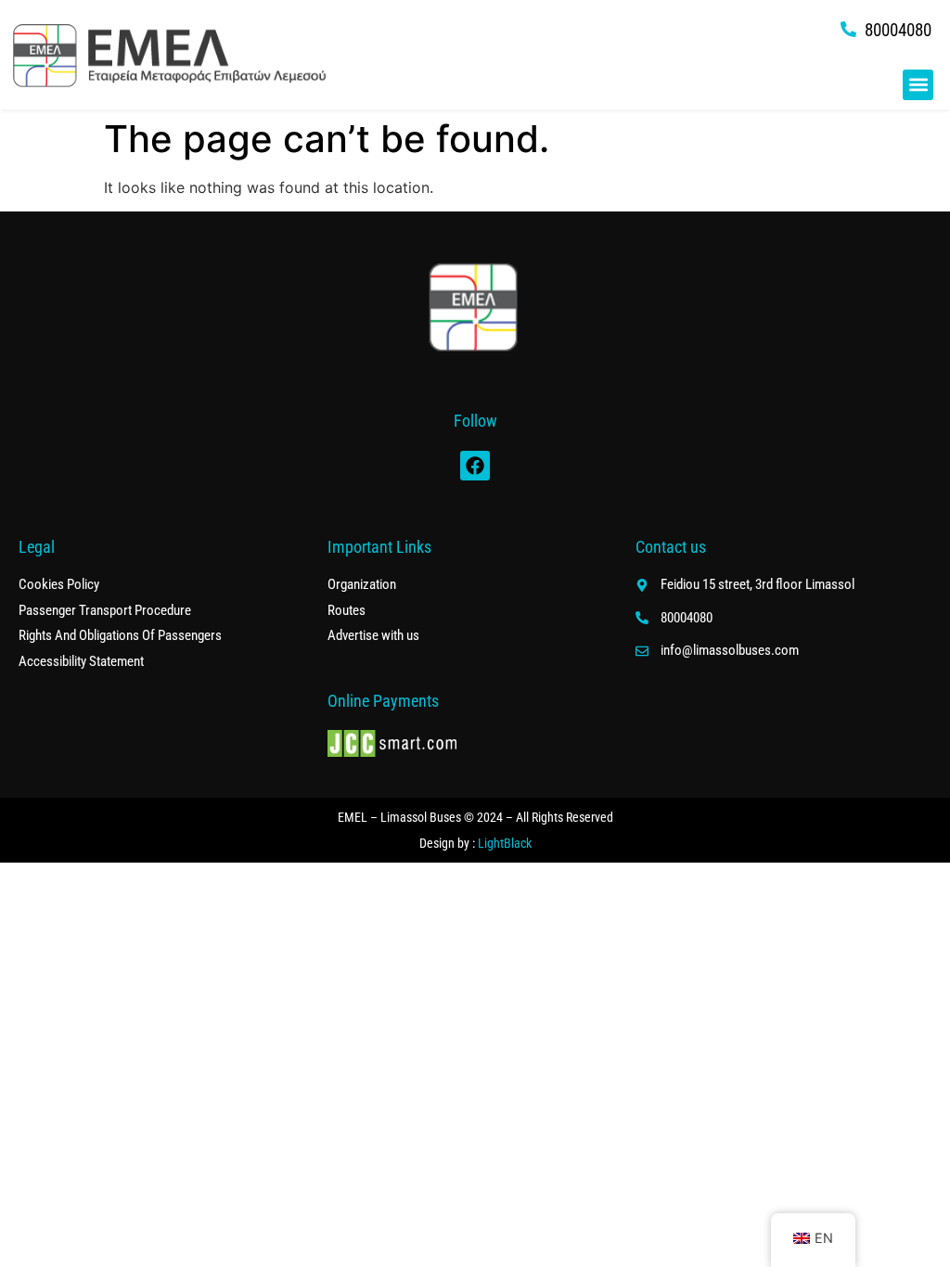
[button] (918, 85)
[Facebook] (475, 465)
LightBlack (505, 843)
